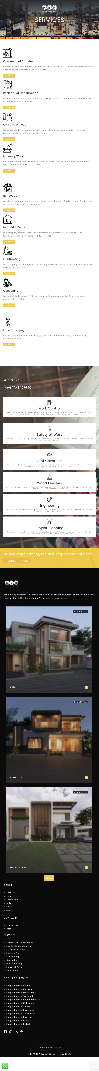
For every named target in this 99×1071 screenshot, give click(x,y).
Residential (80, 612)
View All (49, 878)
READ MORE (9, 76)
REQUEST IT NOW (17, 561)
